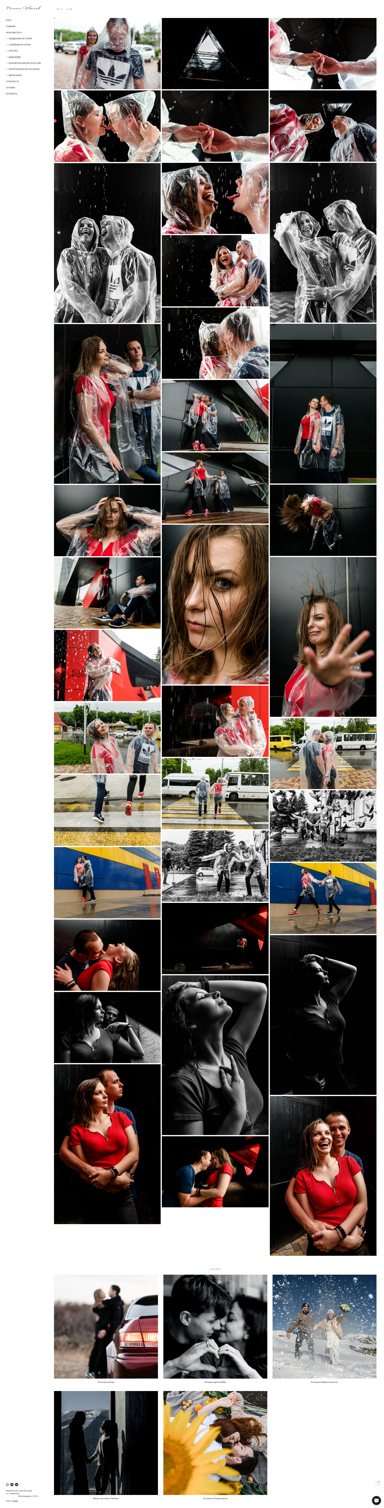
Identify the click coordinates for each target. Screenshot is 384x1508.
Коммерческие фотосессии (25, 63)
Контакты (11, 93)
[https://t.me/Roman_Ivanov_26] (16, 1484)
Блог (9, 20)
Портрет (13, 50)
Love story (15, 56)
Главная (10, 26)
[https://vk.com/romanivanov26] (11, 1484)
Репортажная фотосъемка (24, 69)
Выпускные (15, 75)
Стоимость (12, 81)
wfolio (15, 1501)
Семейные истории (20, 44)
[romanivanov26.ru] (23, 8)
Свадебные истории (20, 38)
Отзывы (10, 87)
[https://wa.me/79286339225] (7, 1484)
